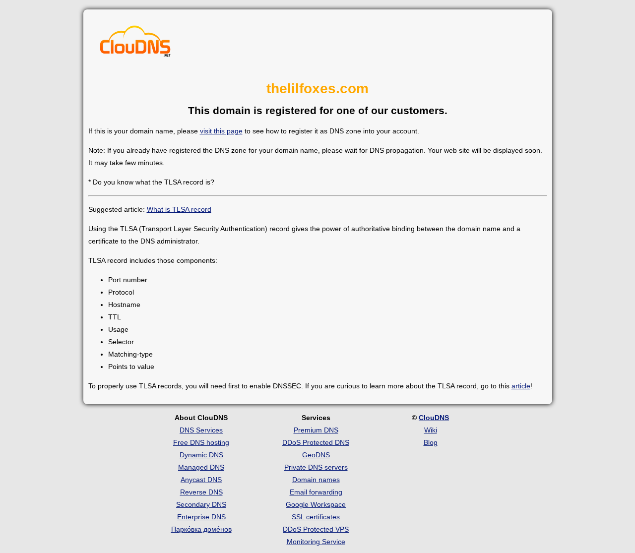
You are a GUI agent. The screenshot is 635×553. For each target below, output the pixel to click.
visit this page (221, 131)
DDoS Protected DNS (315, 442)
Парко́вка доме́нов (201, 529)
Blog (431, 442)
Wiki (430, 430)
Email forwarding (316, 492)
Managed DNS (201, 467)
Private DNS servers (316, 467)
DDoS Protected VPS (316, 529)
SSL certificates (316, 517)
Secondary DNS (201, 504)
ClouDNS (434, 418)
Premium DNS (316, 430)
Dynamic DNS (201, 455)
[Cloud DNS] (135, 43)
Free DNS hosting (201, 442)
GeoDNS (316, 455)
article (520, 386)
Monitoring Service (316, 542)
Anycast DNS (201, 480)
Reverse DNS (201, 492)
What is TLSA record (179, 209)
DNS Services (201, 430)
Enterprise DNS (201, 517)
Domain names (316, 480)
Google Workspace (316, 504)
